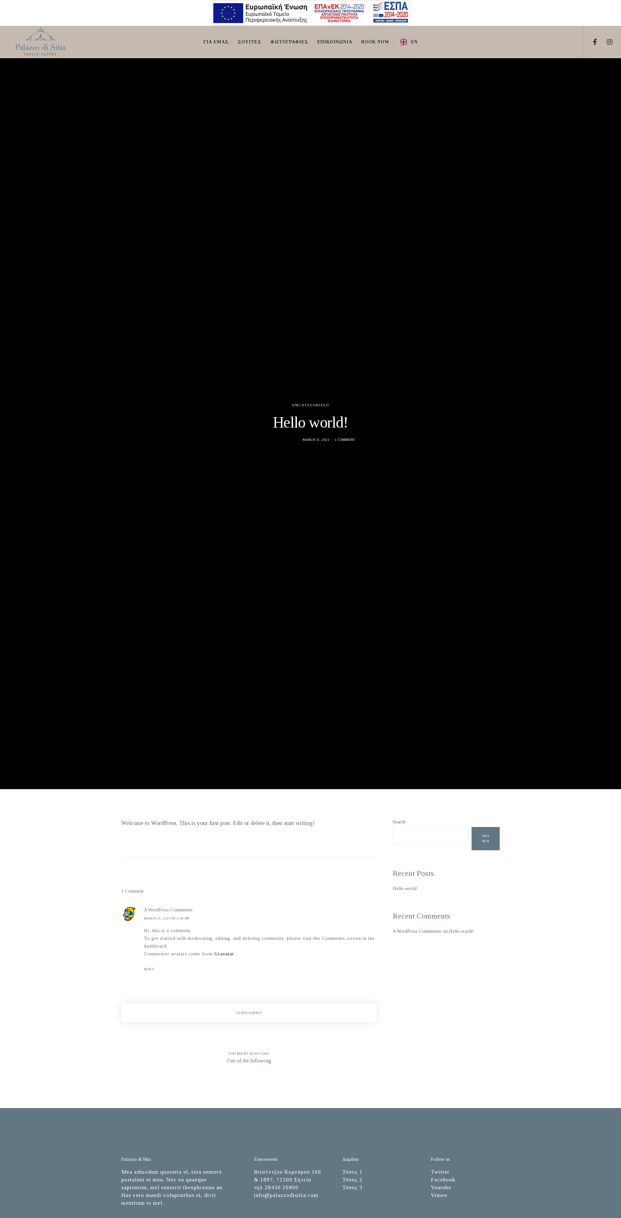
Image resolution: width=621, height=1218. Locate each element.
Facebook (443, 1180)
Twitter (440, 1172)
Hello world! (405, 888)
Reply (149, 969)
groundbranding (282, 439)
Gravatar (224, 954)
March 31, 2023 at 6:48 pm (166, 918)
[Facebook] (591, 42)
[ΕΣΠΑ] (311, 24)
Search (399, 822)
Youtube (441, 1187)
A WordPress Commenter (417, 931)
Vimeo (439, 1195)
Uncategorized (310, 405)
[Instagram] (605, 42)
